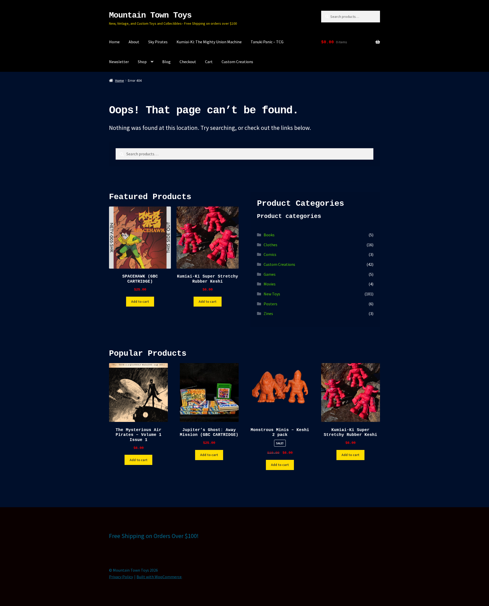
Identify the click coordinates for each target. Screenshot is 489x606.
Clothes (270, 244)
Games (270, 274)
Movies (270, 283)
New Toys (272, 293)
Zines (268, 313)
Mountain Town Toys (150, 15)
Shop (142, 61)
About (134, 41)
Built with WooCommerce (159, 576)
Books (269, 234)
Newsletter (119, 61)
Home (114, 41)
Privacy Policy (121, 576)
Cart (209, 61)
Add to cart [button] (140, 301)
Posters (270, 303)
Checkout (188, 61)
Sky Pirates (158, 41)
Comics (270, 254)
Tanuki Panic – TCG (267, 41)
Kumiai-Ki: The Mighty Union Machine (209, 41)
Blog (166, 61)
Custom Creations (237, 61)
